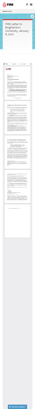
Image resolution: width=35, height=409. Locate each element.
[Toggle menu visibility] (31, 4)
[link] (8, 4)
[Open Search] (27, 4)
